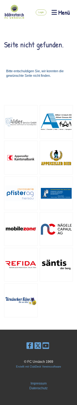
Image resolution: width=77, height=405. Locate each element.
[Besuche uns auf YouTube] (46, 346)
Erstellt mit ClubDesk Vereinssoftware (38, 366)
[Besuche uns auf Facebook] (29, 346)
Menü (63, 12)
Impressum (39, 383)
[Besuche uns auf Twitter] (37, 346)
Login (41, 12)
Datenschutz (38, 388)
